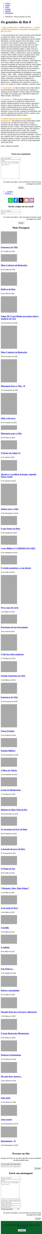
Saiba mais (23, 1227)
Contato (8, 9)
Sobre (7, 7)
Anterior (9, 191)
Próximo (9, 193)
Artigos (7, 5)
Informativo (9, 13)
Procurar (37, 1168)
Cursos (7, 3)
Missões (8, 11)
